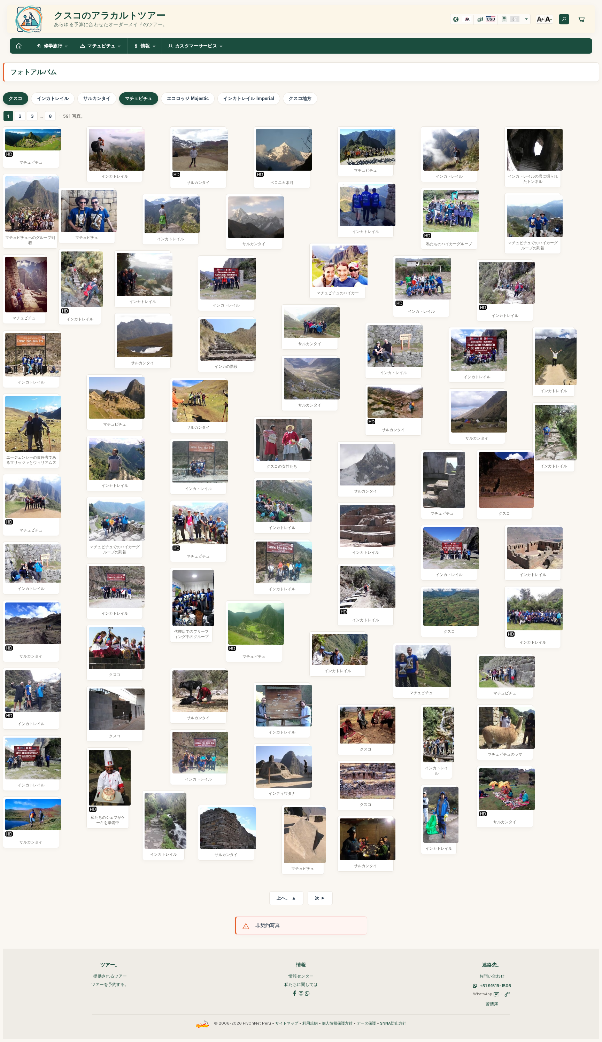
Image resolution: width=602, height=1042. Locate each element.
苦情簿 (492, 1003)
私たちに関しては (301, 984)
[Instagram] (301, 992)
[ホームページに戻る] (20, 46)
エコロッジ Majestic (188, 98)
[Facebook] (295, 992)
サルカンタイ (96, 98)
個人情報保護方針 (337, 1023)
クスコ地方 (300, 98)
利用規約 (310, 1023)
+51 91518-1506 (495, 985)
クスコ (15, 98)
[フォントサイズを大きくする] (540, 19)
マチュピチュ (138, 98)
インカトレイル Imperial (248, 98)
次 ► (320, 898)
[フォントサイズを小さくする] (549, 19)
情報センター (301, 976)
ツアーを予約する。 (110, 984)
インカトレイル (53, 98)
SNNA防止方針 (393, 1023)
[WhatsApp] (307, 992)
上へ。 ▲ (286, 898)
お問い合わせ (491, 976)
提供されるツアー (110, 976)
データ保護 (366, 1023)
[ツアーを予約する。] (581, 19)
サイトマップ (286, 1023)
